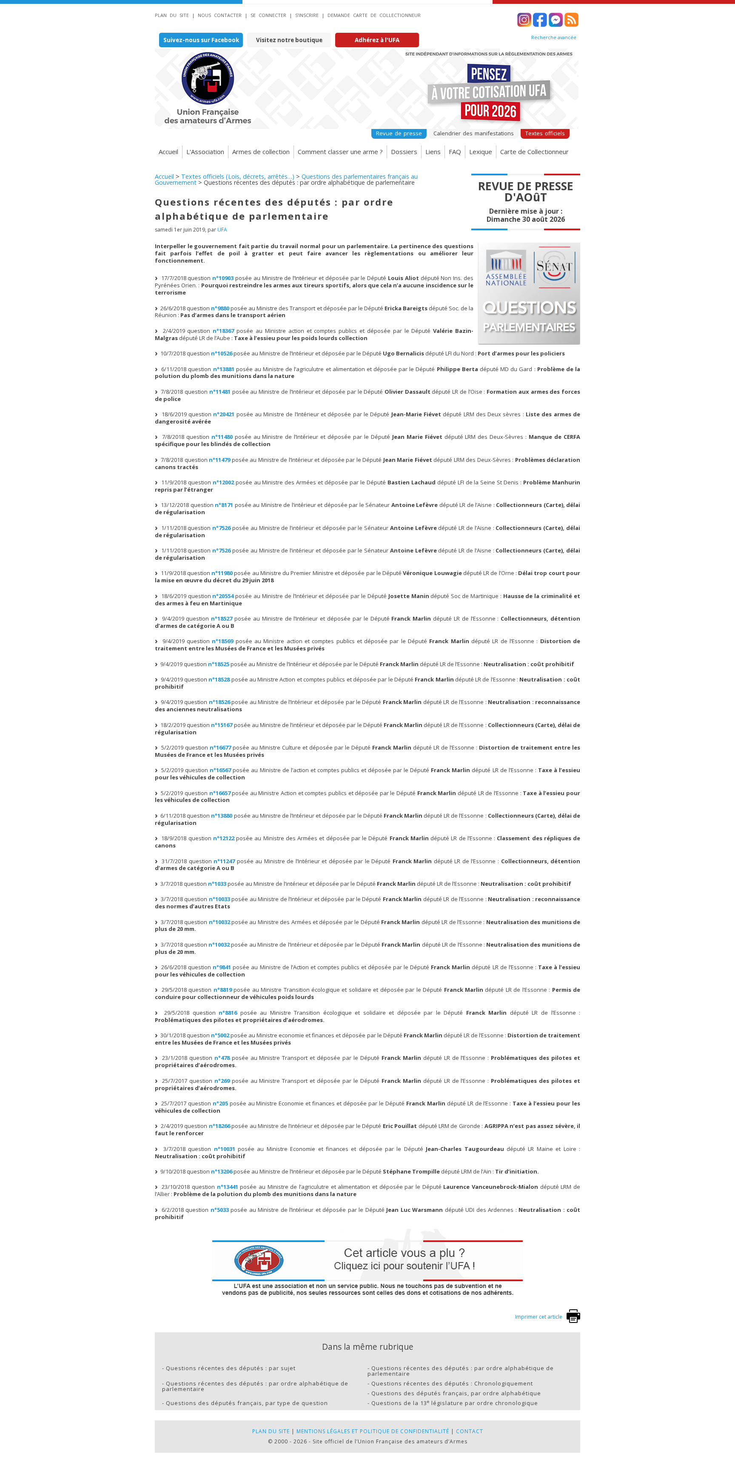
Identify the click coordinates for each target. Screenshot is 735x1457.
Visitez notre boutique (289, 40)
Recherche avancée (553, 37)
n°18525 (218, 664)
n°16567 (220, 770)
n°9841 (222, 967)
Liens (433, 151)
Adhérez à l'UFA (377, 40)
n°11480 (222, 437)
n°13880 (221, 815)
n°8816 (228, 1012)
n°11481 (220, 391)
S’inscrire (307, 15)
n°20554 (223, 596)
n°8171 (224, 505)
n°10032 (219, 922)
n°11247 (224, 861)
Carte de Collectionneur (534, 151)
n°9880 (220, 308)
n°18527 (221, 618)
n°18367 (223, 331)
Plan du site (172, 15)
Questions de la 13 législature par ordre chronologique (454, 1403)
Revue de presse (399, 133)
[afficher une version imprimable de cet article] (573, 1321)
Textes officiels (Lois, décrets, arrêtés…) (237, 176)
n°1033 (217, 883)
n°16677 (220, 747)
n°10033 (219, 899)
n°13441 (227, 1187)
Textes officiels (545, 133)
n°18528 (219, 679)
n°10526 (221, 353)
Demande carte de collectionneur (374, 15)
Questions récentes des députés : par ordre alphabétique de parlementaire (461, 1370)
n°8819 (223, 989)
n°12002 (223, 482)
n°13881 (223, 369)
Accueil (168, 151)
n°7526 (221, 528)
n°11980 (222, 573)
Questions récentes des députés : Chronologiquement (452, 1383)
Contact (469, 1431)
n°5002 (220, 1035)
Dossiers (404, 151)
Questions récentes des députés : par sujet (231, 1368)
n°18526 (219, 702)
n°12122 (223, 838)
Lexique (480, 151)
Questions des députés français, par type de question (247, 1403)
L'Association (205, 151)
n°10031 (224, 1149)
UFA (222, 229)
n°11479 (219, 460)
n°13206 (221, 1171)
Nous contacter (220, 15)
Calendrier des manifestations (473, 133)
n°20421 (223, 414)
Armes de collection (261, 151)
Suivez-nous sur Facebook (201, 40)
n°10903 (223, 278)
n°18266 (219, 1126)
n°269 (222, 1081)
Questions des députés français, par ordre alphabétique (456, 1393)
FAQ (455, 151)
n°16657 (220, 793)
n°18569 (222, 641)
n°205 (220, 1103)
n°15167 (221, 725)
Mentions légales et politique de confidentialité (372, 1431)
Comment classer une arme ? (340, 151)
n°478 (222, 1058)
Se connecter (268, 15)
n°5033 (220, 1210)
